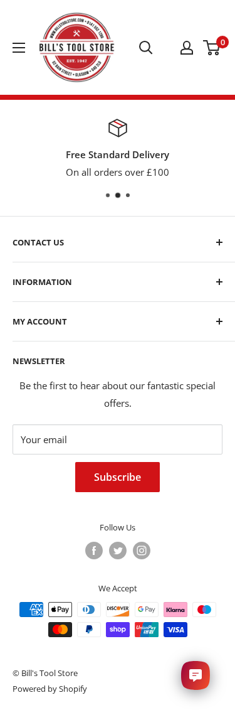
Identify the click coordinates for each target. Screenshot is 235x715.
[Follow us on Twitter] (118, 550)
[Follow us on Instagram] (141, 550)
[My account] (186, 48)
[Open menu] (19, 48)
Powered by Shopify (50, 688)
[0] (212, 47)
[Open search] (146, 48)
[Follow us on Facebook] (94, 550)
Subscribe (117, 477)
